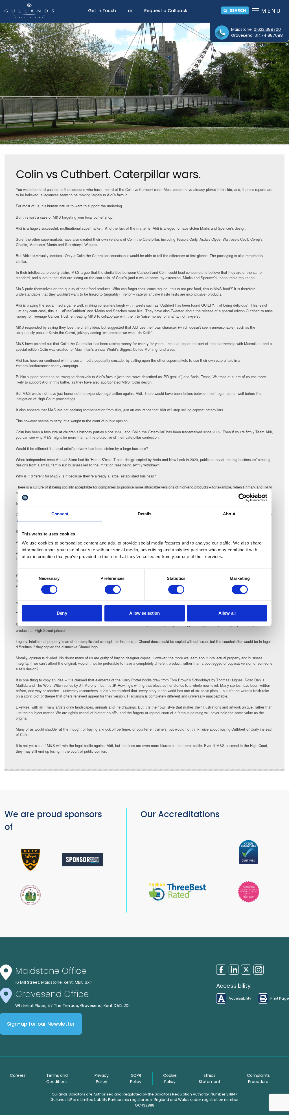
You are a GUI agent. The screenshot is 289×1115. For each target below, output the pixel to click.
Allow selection (144, 613)
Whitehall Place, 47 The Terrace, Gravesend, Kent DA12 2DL (72, 1005)
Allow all (227, 613)
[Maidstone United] (30, 860)
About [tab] (229, 513)
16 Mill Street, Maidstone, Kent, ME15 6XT (53, 982)
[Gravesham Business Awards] (82, 859)
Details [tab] (145, 513)
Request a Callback (165, 11)
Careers (17, 1075)
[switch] (113, 589)
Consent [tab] (59, 513)
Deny (62, 613)
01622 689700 (267, 29)
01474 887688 (269, 35)
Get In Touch (102, 11)
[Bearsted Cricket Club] (30, 895)
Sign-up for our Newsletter (41, 1024)
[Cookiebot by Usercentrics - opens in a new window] (242, 497)
